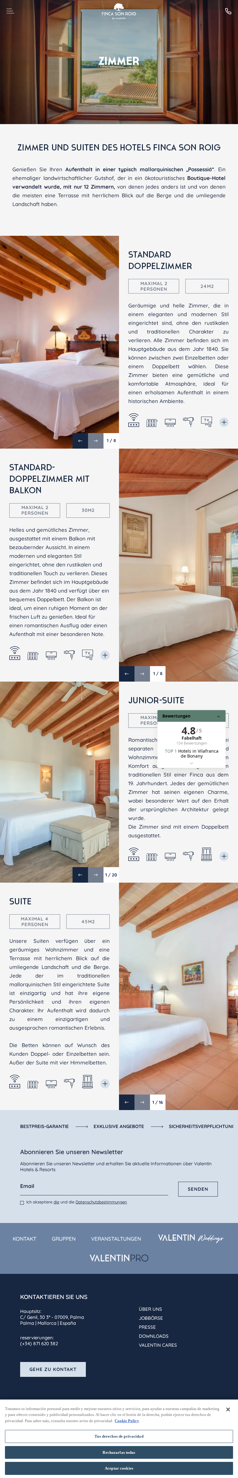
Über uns (150, 1309)
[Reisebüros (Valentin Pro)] (119, 1258)
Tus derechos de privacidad (119, 1436)
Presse (147, 1327)
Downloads (154, 1336)
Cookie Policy (127, 1420)
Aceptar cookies (119, 1468)
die (56, 1201)
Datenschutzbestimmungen (101, 1201)
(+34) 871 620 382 (39, 1343)
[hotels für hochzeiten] (190, 1239)
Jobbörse (151, 1318)
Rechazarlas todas (119, 1452)
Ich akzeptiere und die (76, 1201)
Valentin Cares (158, 1345)
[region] (119, 1439)
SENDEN (198, 1189)
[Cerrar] (228, 1409)
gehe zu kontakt (53, 1369)
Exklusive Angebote (119, 1126)
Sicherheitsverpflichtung (202, 1126)
